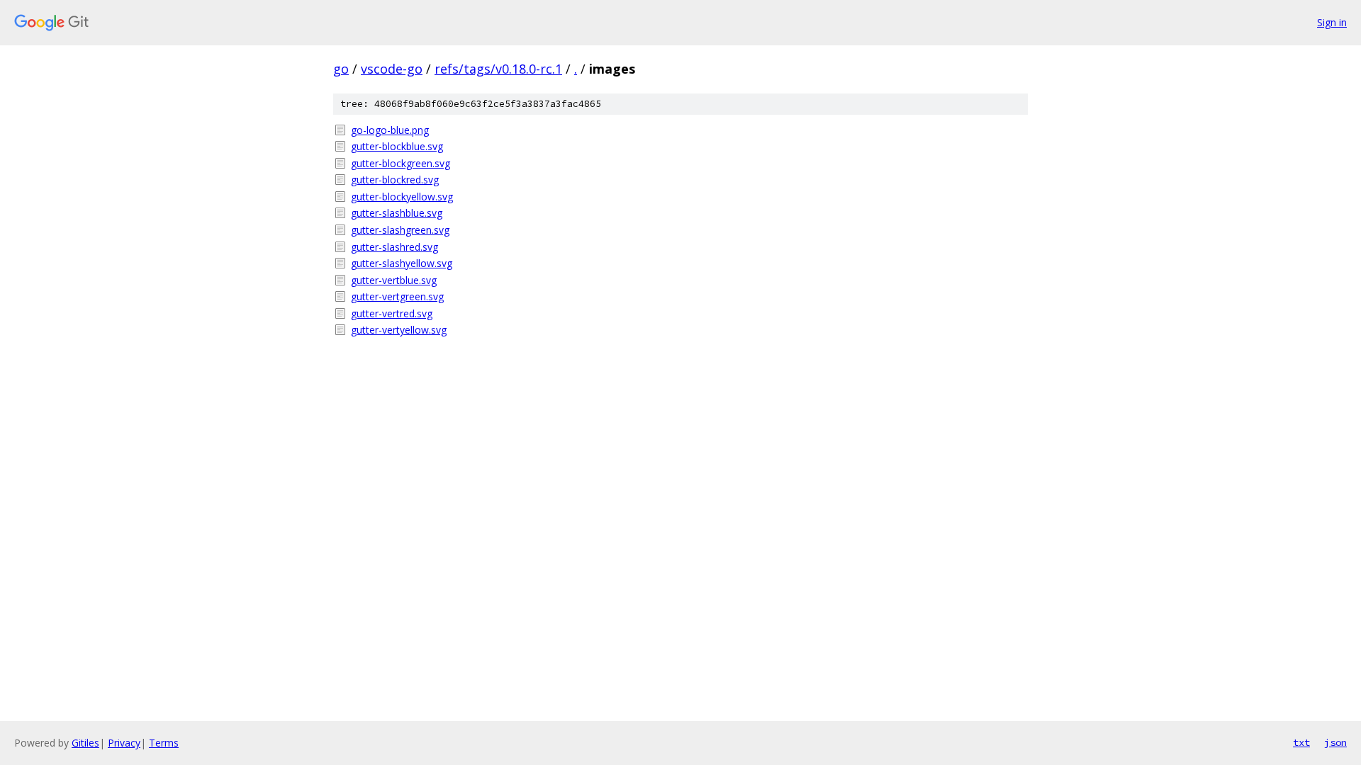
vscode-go (391, 68)
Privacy (124, 742)
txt (1301, 742)
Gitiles (85, 742)
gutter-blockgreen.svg (400, 163)
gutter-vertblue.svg (394, 280)
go (341, 68)
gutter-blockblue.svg (397, 146)
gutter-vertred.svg (391, 313)
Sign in (1332, 22)
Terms (164, 742)
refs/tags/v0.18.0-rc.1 (498, 68)
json (1335, 742)
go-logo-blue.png (390, 130)
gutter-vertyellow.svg (399, 329)
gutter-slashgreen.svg (400, 230)
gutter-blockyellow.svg (402, 196)
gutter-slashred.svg (394, 247)
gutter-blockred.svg (395, 179)
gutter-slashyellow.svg (401, 263)
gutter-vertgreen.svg (397, 296)
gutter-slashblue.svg (396, 213)
